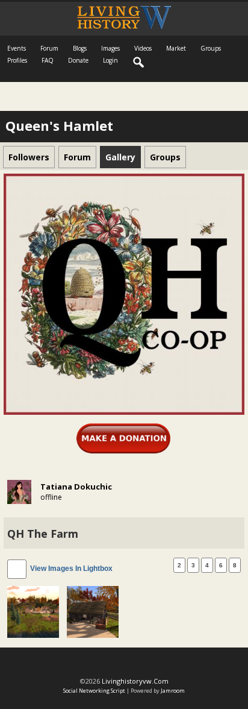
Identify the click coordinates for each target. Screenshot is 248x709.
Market (176, 48)
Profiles (17, 60)
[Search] (139, 62)
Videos (143, 48)
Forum (49, 48)
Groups (210, 48)
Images (110, 48)
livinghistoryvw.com (135, 680)
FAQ (48, 60)
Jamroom (173, 691)
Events (16, 48)
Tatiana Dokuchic (76, 486)
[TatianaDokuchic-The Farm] (33, 611)
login (110, 60)
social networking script (94, 691)
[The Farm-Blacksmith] (92, 611)
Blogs (80, 48)
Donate (78, 60)
